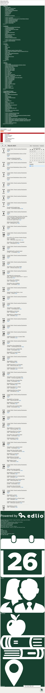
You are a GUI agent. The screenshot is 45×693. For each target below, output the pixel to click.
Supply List (7, 109)
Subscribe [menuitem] (42, 145)
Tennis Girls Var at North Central (14, 450)
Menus (6, 101)
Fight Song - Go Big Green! (10, 8)
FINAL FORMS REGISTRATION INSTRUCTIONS (15, 64)
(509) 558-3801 (10, 530)
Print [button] (31, 145)
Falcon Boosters (8, 96)
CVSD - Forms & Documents (10, 114)
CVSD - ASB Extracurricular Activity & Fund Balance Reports (17, 18)
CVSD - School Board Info (10, 21)
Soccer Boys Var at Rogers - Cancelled (15, 242)
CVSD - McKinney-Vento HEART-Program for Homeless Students (17, 115)
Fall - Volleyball (8, 73)
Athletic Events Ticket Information (11, 66)
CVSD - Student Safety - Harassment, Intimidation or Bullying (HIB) (18, 119)
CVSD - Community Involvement (11, 19)
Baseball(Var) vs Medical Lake (14, 314)
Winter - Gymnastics (9, 80)
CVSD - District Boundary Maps (11, 20)
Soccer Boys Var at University (13, 486)
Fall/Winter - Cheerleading (10, 76)
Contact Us (7, 14)
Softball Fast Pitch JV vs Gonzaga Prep (16, 476)
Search (4, 126)
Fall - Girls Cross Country (10, 69)
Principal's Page (8, 12)
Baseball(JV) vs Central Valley (14, 352)
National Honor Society (9, 56)
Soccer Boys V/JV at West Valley (14, 266)
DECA (6, 49)
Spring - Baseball (8, 82)
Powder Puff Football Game (13, 207)
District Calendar (8, 136)
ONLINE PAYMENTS (9, 102)
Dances (6, 95)
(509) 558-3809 (17, 533)
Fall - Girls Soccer (8, 72)
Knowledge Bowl (8, 54)
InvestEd (6, 98)
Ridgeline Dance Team (9, 67)
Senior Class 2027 (8, 107)
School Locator (8, 141)
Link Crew (7, 55)
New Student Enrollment (9, 138)
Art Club (6, 45)
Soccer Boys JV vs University (13, 482)
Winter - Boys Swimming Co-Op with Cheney (13, 77)
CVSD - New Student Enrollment (11, 116)
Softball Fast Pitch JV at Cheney (14, 431)
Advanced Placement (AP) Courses (11, 29)
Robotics (6, 58)
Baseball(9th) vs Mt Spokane (13, 472)
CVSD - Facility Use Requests (11, 122)
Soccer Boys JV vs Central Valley (14, 405)
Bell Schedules (8, 7)
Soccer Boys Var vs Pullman (13, 283)
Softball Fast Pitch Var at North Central (15, 501)
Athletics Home (8, 63)
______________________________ (12, 112)
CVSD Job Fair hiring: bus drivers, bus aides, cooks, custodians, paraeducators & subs (17, 217)
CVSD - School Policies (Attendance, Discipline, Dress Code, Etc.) (17, 120)
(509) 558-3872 (11, 532)
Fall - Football (7, 71)
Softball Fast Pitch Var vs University (15, 367)
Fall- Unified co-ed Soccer (10, 74)
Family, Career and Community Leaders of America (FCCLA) (16, 51)
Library (6, 33)
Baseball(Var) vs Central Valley (14, 383)
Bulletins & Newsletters (9, 9)
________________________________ (12, 16)
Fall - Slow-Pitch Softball (10, 70)
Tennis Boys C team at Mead (13, 307)
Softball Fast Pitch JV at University (15, 364)
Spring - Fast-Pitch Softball (10, 83)
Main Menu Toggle (4, 4)
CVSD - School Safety (9, 22)
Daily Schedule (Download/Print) (11, 10)
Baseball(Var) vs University (13, 402)
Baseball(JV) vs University (13, 453)
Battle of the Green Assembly (13, 469)
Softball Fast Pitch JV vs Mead (14, 386)
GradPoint (7, 31)
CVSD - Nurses (8, 117)
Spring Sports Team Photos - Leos (14, 292)
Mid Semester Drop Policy (10, 34)
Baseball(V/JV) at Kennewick (13, 275)
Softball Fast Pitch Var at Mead (14, 390)
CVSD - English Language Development (12, 39)
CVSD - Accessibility (9, 17)
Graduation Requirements (10, 32)
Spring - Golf (7, 84)
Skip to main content (4, 0)
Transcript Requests (8, 36)
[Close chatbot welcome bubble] (24, 685)
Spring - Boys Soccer (9, 85)
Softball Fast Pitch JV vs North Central (15, 498)
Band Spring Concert (11, 460)
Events (32, 165)
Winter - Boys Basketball (9, 78)
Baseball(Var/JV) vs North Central (14, 251)
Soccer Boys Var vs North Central (14, 434)
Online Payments (8, 139)
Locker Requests (8, 100)
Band (6, 46)
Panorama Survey (8, 35)
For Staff (2, 131)
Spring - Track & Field (9, 87)
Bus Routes (7, 93)
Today (30, 162)
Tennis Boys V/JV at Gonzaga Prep (15, 376)
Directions (25, 686)
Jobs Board (7, 99)
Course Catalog (8, 30)
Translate (9, 130)
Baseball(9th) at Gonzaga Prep (14, 428)
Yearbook (7, 59)
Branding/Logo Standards (10, 15)
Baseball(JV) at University (13, 399)
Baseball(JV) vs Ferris (12, 495)
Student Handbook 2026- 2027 (11, 108)
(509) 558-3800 (6, 529)
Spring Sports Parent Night (13, 222)
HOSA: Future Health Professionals (11, 53)
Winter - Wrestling (8, 81)
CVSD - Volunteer (8, 121)
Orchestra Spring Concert (12, 438)
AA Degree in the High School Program (12, 27)
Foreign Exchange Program (10, 97)
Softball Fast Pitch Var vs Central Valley (16, 336)
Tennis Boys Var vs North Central (14, 447)
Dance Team (7, 47)
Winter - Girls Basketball (9, 79)
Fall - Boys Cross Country (10, 68)
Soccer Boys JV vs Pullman (13, 280)
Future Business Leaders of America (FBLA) (13, 50)
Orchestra (7, 57)
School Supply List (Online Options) (12, 110)
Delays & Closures (8, 135)
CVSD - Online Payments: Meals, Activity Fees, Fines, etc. (16, 118)
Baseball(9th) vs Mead (12, 361)
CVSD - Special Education (10, 40)
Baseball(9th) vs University (13, 311)
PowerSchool (7, 140)
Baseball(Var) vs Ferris (12, 506)
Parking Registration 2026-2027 (11, 104)
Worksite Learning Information (11, 37)
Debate (6, 48)
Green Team (7, 52)
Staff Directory (8, 13)
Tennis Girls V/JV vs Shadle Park (14, 348)
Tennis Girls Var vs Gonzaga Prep (14, 380)
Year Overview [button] (36, 145)
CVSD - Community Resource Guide (12, 113)
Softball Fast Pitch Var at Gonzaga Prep (16, 479)
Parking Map (7, 103)
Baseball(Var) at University (13, 457)
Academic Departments (9, 28)
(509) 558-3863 (11, 531)
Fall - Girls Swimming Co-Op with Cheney (13, 75)
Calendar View (41, 162)
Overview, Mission (8, 11)
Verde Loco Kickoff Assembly (14, 158)
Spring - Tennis (8, 86)
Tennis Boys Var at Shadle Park (14, 345)
